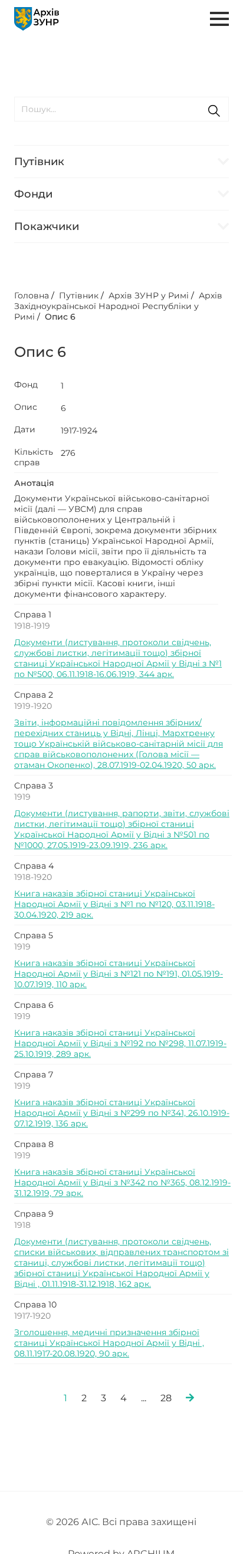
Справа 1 (32, 614)
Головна (31, 295)
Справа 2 (33, 694)
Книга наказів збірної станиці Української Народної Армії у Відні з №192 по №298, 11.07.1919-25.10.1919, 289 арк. (120, 1043)
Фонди (33, 194)
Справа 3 (33, 785)
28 (166, 1398)
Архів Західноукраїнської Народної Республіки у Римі (118, 306)
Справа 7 (33, 1074)
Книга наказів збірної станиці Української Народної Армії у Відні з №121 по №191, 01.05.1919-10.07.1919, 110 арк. (118, 974)
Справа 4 (34, 865)
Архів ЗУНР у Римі (149, 295)
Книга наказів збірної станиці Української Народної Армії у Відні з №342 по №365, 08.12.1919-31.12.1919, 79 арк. (122, 1182)
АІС (89, 1521)
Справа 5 (33, 935)
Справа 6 (34, 1005)
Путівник (39, 161)
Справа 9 (34, 1213)
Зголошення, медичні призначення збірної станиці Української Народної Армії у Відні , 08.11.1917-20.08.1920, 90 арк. (109, 1343)
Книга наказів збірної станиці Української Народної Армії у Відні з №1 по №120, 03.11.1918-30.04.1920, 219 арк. (114, 904)
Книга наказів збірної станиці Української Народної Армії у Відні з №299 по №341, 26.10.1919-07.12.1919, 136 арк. (121, 1113)
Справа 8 (34, 1144)
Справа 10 (35, 1304)
